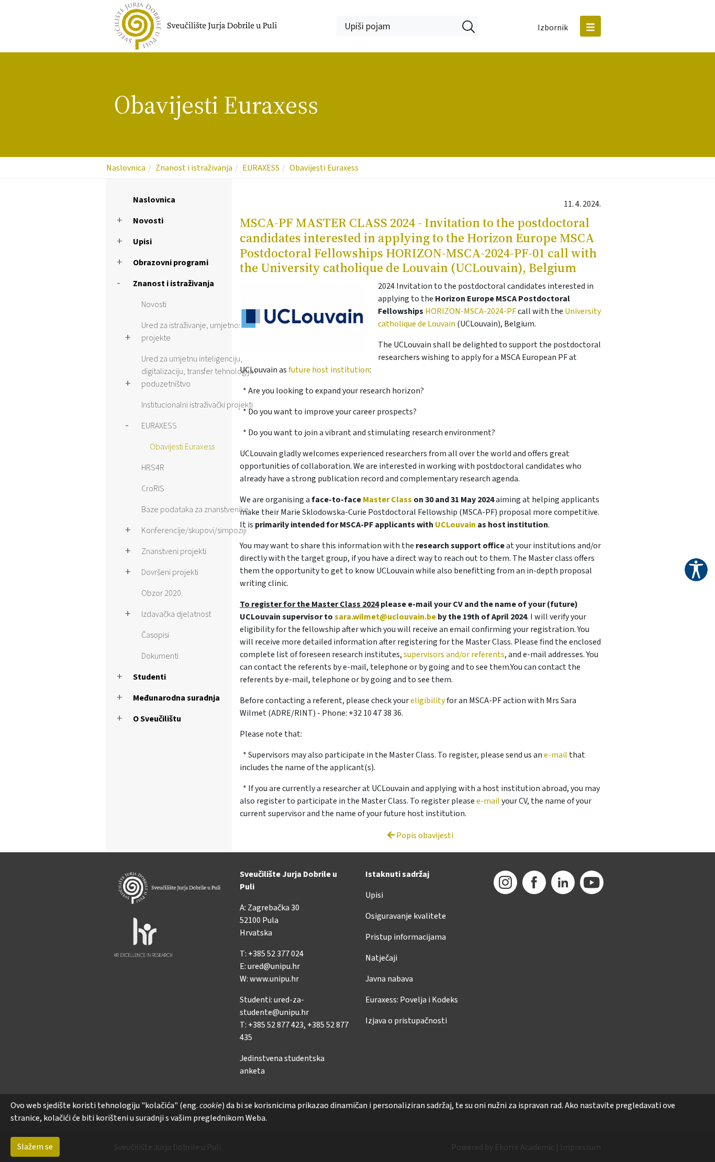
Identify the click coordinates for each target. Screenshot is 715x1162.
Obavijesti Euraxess (324, 168)
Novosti (148, 221)
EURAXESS (261, 168)
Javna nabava (389, 979)
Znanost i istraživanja (193, 168)
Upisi (142, 241)
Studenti (149, 677)
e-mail (555, 755)
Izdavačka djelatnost (176, 614)
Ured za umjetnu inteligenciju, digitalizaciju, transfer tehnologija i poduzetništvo (198, 371)
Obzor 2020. (162, 593)
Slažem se (35, 1147)
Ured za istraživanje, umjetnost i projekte (194, 332)
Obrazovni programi (170, 262)
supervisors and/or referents (454, 654)
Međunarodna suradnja (176, 698)
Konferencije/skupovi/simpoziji (194, 530)
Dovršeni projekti (169, 572)
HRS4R (152, 467)
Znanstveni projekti (173, 551)
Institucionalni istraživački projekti (197, 405)
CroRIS (152, 488)
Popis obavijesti (424, 835)
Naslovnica (126, 168)
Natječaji (381, 958)
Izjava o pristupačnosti (406, 1020)
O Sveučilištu (157, 719)
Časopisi (155, 635)
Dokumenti (159, 656)
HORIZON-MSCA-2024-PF (470, 311)
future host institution (329, 370)
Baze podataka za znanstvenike (195, 509)
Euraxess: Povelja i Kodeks (411, 1000)
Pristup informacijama (405, 937)
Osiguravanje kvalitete (405, 916)
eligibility (427, 700)
